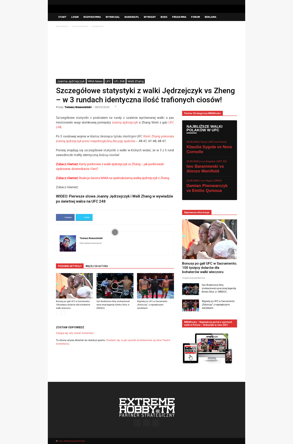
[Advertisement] (146, 53)
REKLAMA (210, 16)
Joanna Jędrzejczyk (80, 26)
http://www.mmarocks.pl (91, 243)
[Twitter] (234, 2)
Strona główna (62, 26)
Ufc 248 (119, 81)
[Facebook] (223, 2)
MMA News (95, 81)
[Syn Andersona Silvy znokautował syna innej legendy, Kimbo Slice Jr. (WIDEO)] (114, 285)
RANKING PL (131, 16)
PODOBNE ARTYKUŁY (70, 266)
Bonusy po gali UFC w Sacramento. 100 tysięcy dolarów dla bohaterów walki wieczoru (73, 304)
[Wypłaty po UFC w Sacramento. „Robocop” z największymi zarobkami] (155, 285)
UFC (108, 81)
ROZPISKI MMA (92, 16)
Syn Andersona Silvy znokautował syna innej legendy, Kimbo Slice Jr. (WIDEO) (113, 304)
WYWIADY (150, 16)
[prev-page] (58, 313)
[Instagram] (229, 2)
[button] (233, 17)
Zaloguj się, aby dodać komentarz (75, 333)
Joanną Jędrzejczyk (125, 122)
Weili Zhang (136, 81)
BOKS (164, 16)
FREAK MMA (179, 16)
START (62, 16)
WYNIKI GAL (113, 16)
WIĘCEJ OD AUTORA (97, 266)
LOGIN (75, 16)
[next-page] (63, 313)
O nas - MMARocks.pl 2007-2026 (71, 441)
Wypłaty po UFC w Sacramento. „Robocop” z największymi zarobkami (152, 304)
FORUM (195, 16)
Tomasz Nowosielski (77, 107)
